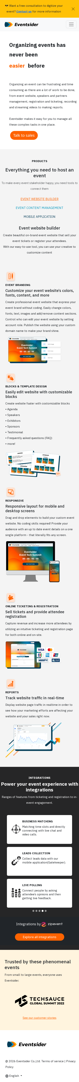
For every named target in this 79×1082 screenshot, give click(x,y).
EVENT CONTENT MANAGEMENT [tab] (39, 208)
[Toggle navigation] (71, 24)
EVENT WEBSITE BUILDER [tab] (39, 199)
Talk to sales (24, 135)
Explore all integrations (39, 937)
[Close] (73, 9)
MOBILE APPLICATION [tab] (39, 217)
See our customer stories (39, 1018)
